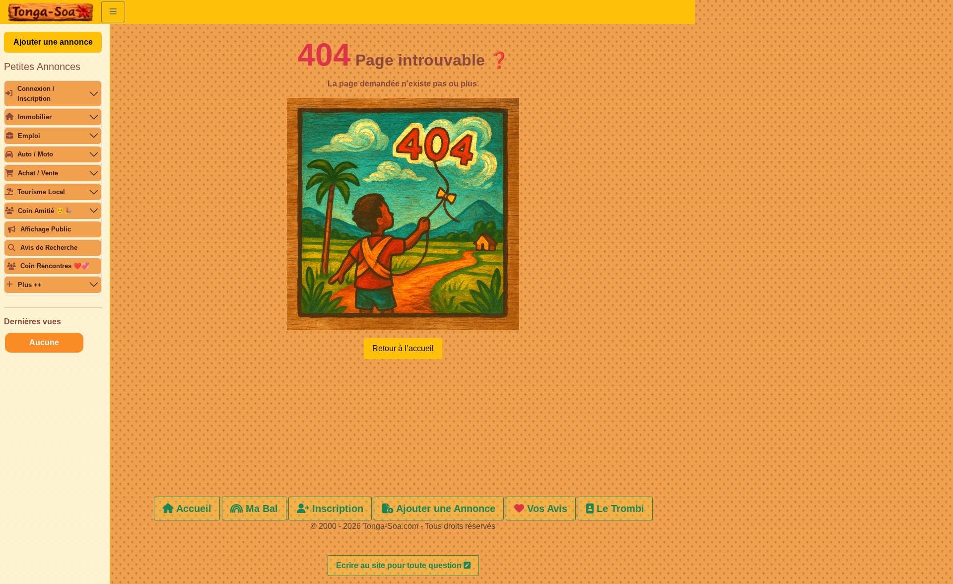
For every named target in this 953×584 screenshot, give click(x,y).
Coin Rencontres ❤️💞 (54, 266)
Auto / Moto (35, 154)
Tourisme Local (41, 192)
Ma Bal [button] (260, 508)
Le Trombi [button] (619, 508)
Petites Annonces (42, 66)
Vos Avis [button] (545, 508)
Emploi (29, 136)
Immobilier (35, 117)
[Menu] (113, 11)
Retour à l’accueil (403, 348)
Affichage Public (45, 229)
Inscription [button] (336, 508)
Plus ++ (30, 285)
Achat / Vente (38, 173)
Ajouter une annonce (53, 42)
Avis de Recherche (48, 247)
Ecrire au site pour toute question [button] (400, 565)
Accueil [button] (192, 508)
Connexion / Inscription (36, 93)
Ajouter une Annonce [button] (444, 508)
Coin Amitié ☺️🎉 (45, 211)
